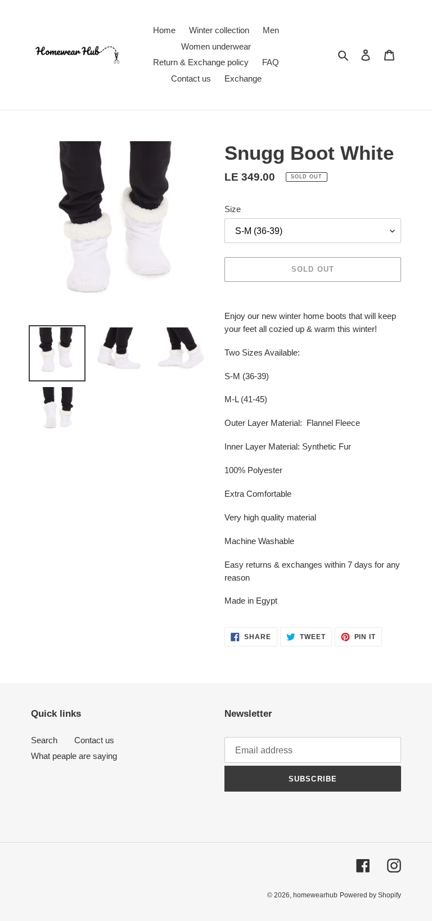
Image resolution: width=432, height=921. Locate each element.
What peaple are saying (74, 756)
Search (44, 740)
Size (232, 209)
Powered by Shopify (370, 895)
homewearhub (315, 895)
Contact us (94, 740)
